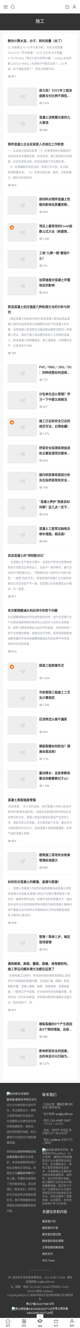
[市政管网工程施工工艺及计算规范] (22, 699)
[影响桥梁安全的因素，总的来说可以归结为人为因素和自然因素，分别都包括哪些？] (22, 1057)
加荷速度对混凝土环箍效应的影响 (54, 282)
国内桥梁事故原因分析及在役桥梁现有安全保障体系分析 (54, 478)
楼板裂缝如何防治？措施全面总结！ (54, 748)
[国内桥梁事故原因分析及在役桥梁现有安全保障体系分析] (22, 481)
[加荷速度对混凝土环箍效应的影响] (22, 286)
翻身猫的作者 (50, 1228)
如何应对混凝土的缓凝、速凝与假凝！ (34, 882)
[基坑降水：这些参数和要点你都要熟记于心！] (22, 779)
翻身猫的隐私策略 (53, 1241)
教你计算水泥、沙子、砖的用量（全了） (36, 41)
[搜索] (12, 6)
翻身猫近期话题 (51, 1234)
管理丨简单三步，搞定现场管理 (54, 939)
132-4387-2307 (60, 1120)
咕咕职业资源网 (40, 6)
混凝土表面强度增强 (22, 800)
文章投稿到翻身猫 (53, 1247)
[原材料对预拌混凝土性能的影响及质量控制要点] (22, 205)
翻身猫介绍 (49, 1221)
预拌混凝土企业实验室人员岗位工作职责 (36, 144)
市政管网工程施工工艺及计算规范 (54, 694)
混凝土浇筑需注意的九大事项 (54, 119)
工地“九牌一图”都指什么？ (54, 255)
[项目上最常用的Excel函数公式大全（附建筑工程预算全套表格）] (22, 232)
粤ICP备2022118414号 (40, 1304)
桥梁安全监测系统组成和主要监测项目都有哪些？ (54, 451)
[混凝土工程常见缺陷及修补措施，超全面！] (22, 535)
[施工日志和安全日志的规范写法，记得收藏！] (22, 427)
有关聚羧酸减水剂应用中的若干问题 (33, 610)
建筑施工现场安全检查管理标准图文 (54, 857)
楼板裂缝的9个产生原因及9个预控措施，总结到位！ (55, 1027)
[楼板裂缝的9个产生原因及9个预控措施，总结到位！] (22, 1030)
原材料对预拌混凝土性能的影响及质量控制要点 (54, 202)
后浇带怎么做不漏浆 (53, 719)
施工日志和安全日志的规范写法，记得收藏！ (54, 423)
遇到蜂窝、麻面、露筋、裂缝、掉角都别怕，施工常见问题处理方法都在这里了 (39, 966)
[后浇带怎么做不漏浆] (22, 725)
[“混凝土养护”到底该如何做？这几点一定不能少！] (22, 508)
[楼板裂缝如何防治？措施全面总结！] (22, 752)
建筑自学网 (24, 1173)
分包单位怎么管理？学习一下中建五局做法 (54, 396)
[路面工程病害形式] (22, 672)
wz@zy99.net (64, 1114)
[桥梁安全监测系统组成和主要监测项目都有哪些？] (22, 454)
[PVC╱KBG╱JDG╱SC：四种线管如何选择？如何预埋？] (22, 373)
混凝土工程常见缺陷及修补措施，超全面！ (54, 531)
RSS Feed (48, 1260)
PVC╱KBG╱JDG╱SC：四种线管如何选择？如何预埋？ (55, 370)
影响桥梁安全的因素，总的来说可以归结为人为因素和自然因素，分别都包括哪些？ (54, 1054)
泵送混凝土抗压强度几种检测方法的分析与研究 (39, 309)
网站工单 (62, 1104)
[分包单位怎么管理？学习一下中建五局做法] (22, 400)
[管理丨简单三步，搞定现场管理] (22, 943)
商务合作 (47, 1254)
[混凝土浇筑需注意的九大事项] (22, 124)
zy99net (55, 1139)
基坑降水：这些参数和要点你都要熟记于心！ (54, 775)
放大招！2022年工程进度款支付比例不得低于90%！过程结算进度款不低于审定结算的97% (55, 93)
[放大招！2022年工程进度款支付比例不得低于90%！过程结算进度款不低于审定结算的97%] (22, 97)
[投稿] (67, 6)
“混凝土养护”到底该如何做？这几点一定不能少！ (54, 505)
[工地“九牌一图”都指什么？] (22, 259)
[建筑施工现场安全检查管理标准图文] (22, 861)
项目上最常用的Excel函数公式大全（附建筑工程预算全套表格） (55, 229)
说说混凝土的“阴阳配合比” (26, 555)
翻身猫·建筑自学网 (18, 1099)
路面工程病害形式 (51, 665)
